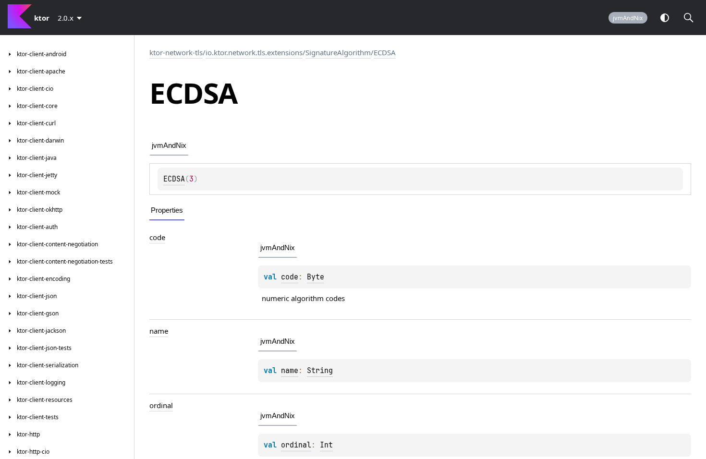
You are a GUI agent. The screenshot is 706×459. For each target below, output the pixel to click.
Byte (315, 277)
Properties (167, 210)
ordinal (161, 405)
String (320, 370)
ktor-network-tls (176, 52)
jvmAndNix (628, 18)
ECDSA (385, 52)
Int (326, 445)
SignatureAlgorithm (338, 52)
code (157, 237)
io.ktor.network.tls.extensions (254, 52)
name (158, 331)
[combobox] (71, 18)
